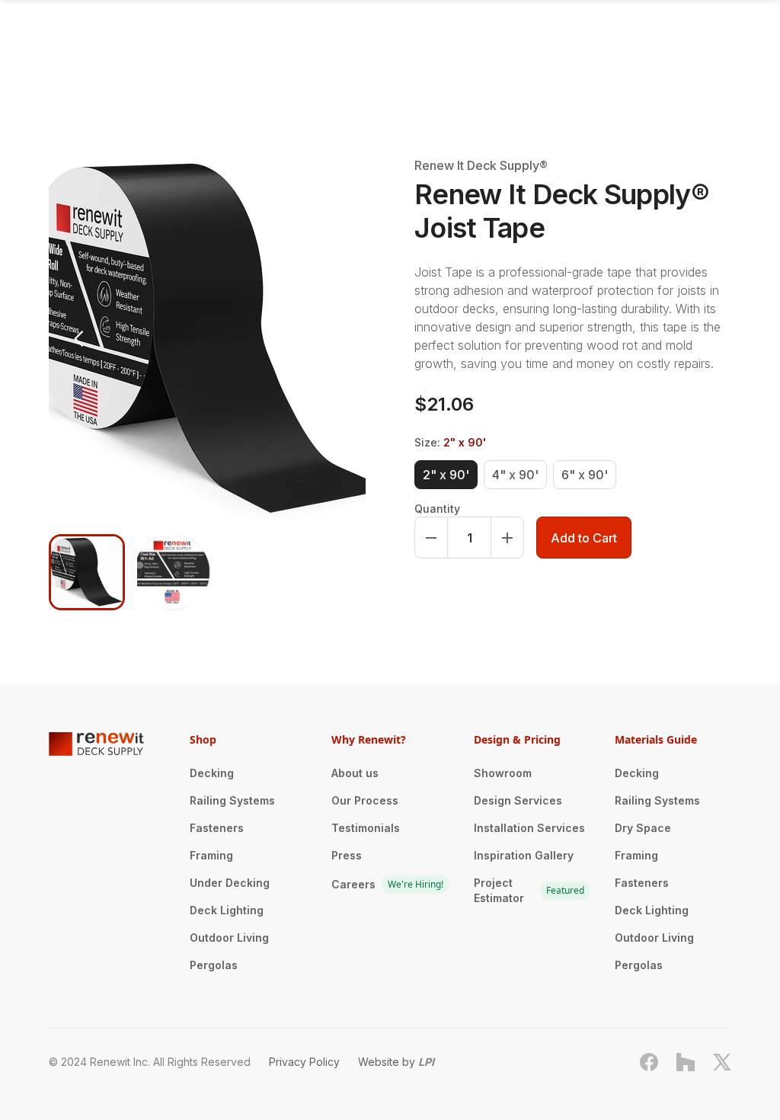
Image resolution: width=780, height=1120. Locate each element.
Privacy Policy (304, 1061)
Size (450, 442)
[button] (79, 339)
